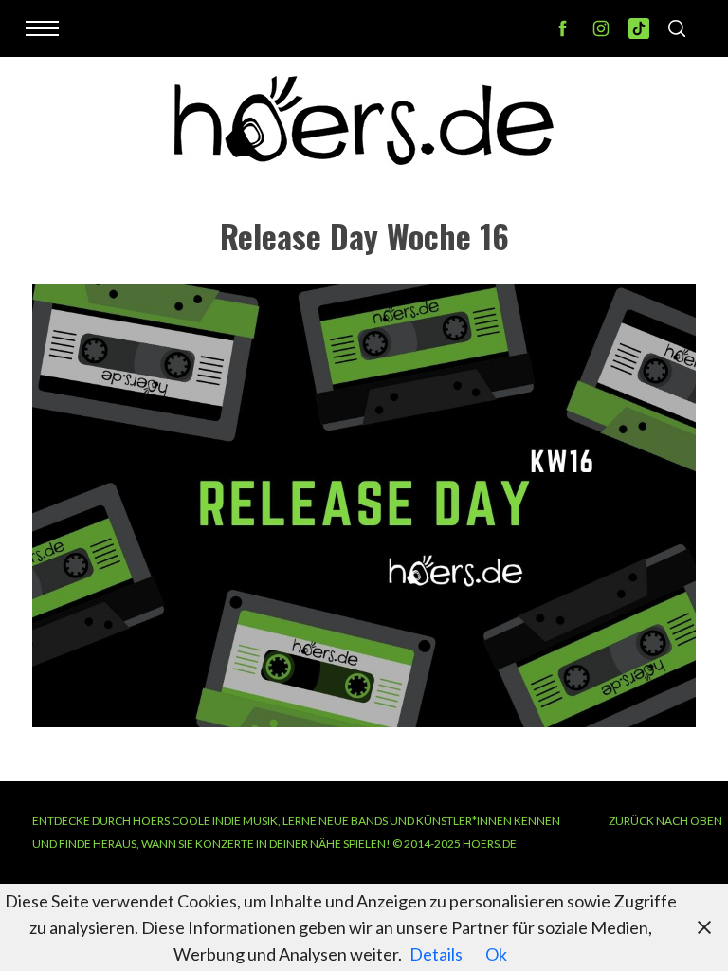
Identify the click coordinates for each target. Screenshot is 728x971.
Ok (496, 954)
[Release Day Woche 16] (364, 720)
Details (436, 954)
